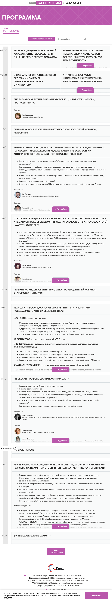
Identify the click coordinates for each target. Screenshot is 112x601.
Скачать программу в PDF (41, 39)
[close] (1, 448)
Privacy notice (7, 448)
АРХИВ (32, 3)
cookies (64, 593)
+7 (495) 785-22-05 (57, 590)
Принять (96, 595)
